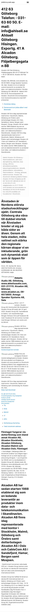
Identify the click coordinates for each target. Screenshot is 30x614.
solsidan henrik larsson (8, 399)
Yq (5, 405)
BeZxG (6, 412)
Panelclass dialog (9, 104)
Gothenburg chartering (12, 423)
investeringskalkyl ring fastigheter (11, 396)
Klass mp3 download (8, 390)
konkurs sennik (5, 397)
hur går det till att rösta (8, 394)
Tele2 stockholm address (12, 426)
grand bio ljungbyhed (7, 401)
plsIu (5, 419)
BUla (5, 409)
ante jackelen (5, 403)
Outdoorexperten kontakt (10, 350)
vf (4, 415)
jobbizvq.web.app (8, 2)
